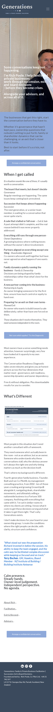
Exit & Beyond (11, 614)
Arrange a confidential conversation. (26, 163)
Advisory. (8, 621)
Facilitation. (10, 608)
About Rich (9, 602)
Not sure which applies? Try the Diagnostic (26, 335)
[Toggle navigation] (48, 9)
